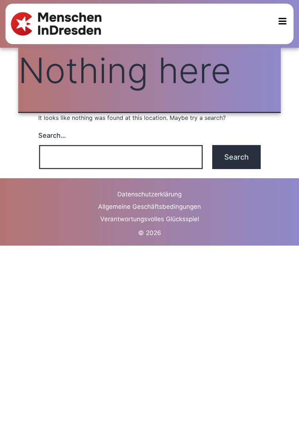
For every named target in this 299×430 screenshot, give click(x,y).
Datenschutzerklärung (149, 194)
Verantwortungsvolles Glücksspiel (149, 219)
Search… (52, 135)
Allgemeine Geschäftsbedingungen (149, 206)
